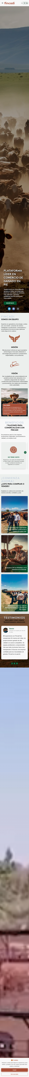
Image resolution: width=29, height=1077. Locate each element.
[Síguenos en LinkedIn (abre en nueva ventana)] (9, 308)
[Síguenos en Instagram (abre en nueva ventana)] (17, 308)
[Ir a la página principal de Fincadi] (9, 3)
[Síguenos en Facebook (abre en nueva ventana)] (13, 308)
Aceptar (14, 1070)
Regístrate (10, 303)
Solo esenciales (14, 1074)
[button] (2, 3)
